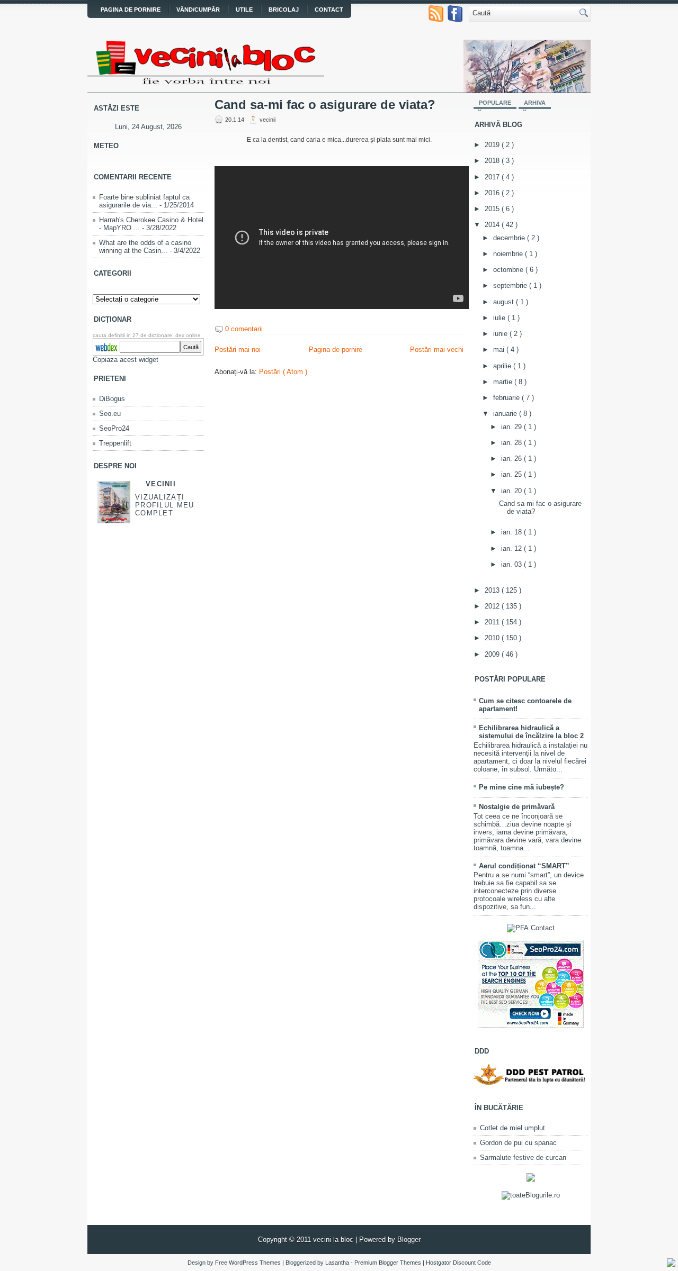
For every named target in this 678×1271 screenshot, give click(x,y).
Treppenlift (115, 443)
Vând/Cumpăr (198, 9)
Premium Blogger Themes (388, 1262)
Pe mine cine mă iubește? (521, 787)
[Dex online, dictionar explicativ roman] (106, 346)
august (504, 302)
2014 (493, 225)
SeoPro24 (114, 428)
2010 (493, 638)
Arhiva (535, 102)
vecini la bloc (334, 1239)
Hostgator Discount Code (458, 1262)
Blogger (409, 1239)
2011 (493, 622)
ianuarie (506, 413)
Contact (329, 9)
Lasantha (338, 1262)
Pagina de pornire (130, 9)
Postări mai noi (238, 349)
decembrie (510, 238)
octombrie (509, 270)
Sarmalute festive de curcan (523, 1157)
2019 (493, 145)
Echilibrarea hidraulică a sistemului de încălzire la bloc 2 (531, 732)
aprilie (503, 366)
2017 (493, 177)
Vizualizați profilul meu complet (164, 505)
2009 (493, 654)
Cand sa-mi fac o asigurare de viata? (325, 104)
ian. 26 (512, 458)
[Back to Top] (671, 1263)
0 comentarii (244, 329)
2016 (493, 193)
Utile (244, 9)
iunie (501, 334)
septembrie (511, 285)
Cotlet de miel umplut (512, 1128)
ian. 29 (512, 427)
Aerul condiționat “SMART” (524, 866)
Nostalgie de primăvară (517, 807)
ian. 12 (512, 548)
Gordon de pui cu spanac (518, 1143)
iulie (500, 318)
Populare (495, 102)
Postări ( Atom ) (283, 372)
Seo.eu (110, 413)
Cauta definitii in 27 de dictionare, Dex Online (147, 335)
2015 (493, 209)
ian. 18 (512, 532)
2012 (493, 606)
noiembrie (509, 254)
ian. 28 (512, 443)
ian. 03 (512, 564)
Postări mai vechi (436, 349)
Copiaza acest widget (125, 360)
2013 (493, 590)
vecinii (161, 484)
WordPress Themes (255, 1262)
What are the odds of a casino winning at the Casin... (145, 247)
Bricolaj (284, 9)
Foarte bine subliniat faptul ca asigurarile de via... (144, 201)
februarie (507, 398)
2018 (493, 161)
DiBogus (112, 399)
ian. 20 (512, 491)
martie (503, 382)
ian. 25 (512, 474)
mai (499, 349)
